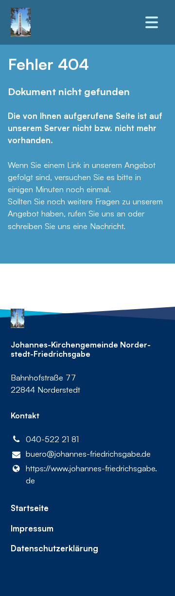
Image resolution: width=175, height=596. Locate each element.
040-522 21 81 (52, 439)
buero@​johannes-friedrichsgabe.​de (88, 453)
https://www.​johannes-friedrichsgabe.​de (91, 474)
